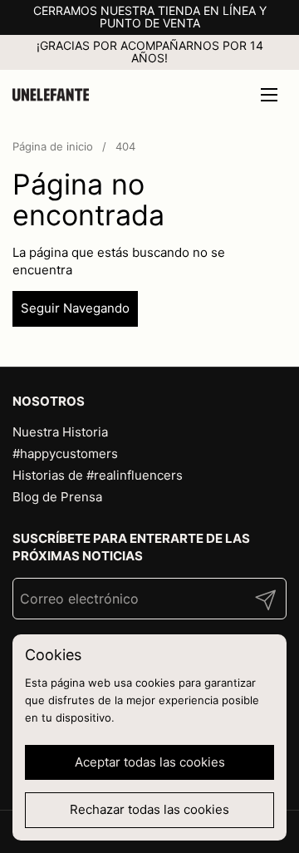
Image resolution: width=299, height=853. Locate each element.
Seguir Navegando (75, 308)
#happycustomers (65, 453)
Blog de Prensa (57, 497)
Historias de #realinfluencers (97, 475)
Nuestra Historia (60, 432)
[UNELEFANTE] (50, 94)
